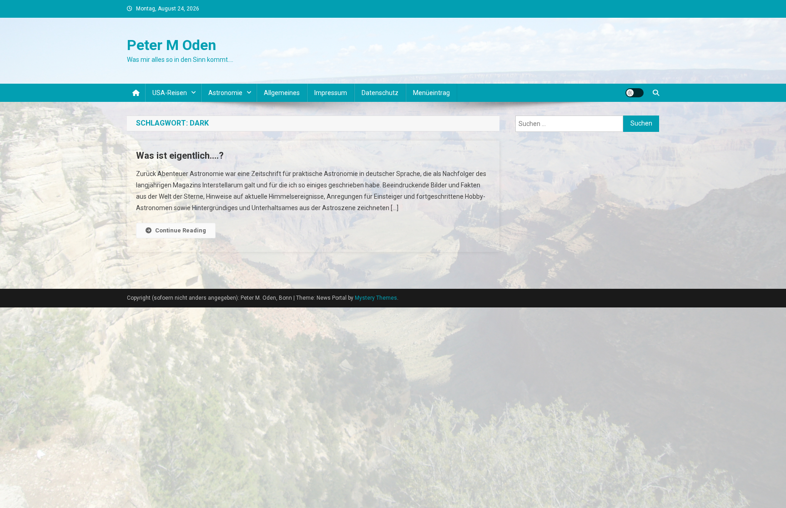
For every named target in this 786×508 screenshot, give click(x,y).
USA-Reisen (169, 92)
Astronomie (225, 92)
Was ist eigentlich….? (180, 155)
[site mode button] (634, 92)
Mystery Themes (376, 298)
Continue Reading (180, 230)
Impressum (330, 92)
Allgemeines (282, 92)
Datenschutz (380, 92)
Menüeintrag (431, 92)
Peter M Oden (171, 45)
